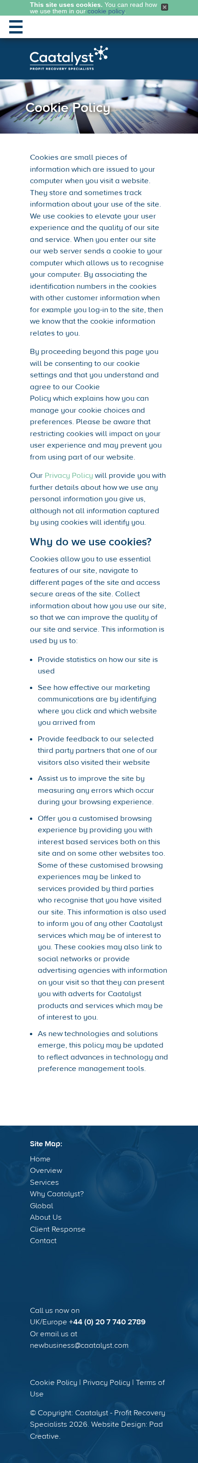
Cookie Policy (53, 1383)
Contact (43, 1241)
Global (41, 1206)
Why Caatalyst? (57, 1194)
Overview (46, 1171)
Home (40, 1159)
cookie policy (105, 11)
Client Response (58, 1229)
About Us (46, 1217)
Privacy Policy (69, 476)
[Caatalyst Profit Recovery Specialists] (69, 57)
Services (44, 1182)
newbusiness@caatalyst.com (79, 1345)
